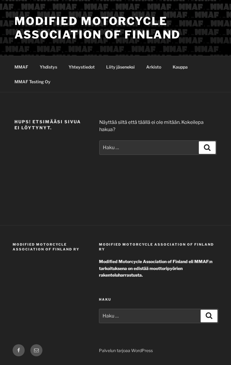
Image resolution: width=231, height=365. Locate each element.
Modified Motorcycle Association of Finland (97, 27)
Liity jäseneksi (120, 66)
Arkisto (153, 66)
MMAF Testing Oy (32, 81)
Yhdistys (48, 66)
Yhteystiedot (82, 66)
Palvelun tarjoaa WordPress (126, 350)
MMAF (21, 66)
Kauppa (180, 66)
